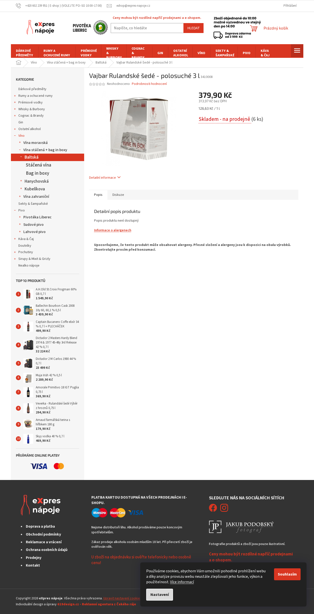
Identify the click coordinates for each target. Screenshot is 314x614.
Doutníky (24, 245)
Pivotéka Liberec (37, 217)
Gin (20, 122)
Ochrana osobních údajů (47, 549)
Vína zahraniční (36, 196)
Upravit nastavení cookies (122, 598)
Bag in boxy (37, 173)
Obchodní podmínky (43, 534)
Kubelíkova (35, 189)
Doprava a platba (40, 526)
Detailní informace (102, 177)
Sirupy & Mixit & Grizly (34, 258)
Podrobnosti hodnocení (149, 84)
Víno (21, 135)
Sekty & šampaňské (33, 203)
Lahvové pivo (34, 232)
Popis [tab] (98, 194)
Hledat (193, 28)
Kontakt (33, 565)
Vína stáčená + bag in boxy (45, 150)
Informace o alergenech (112, 230)
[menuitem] (24, 53)
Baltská (31, 157)
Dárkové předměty (32, 89)
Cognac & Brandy (31, 115)
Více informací (182, 582)
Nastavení (159, 594)
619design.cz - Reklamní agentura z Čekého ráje (96, 604)
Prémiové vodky (30, 102)
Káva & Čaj (26, 239)
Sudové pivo (33, 224)
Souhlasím (287, 574)
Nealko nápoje (28, 265)
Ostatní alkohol (29, 129)
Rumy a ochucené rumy (35, 95)
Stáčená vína (38, 165)
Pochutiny (25, 252)
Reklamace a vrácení (44, 542)
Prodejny (33, 557)
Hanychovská (37, 181)
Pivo (21, 210)
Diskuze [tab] (118, 194)
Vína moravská (35, 142)
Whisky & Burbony (31, 109)
